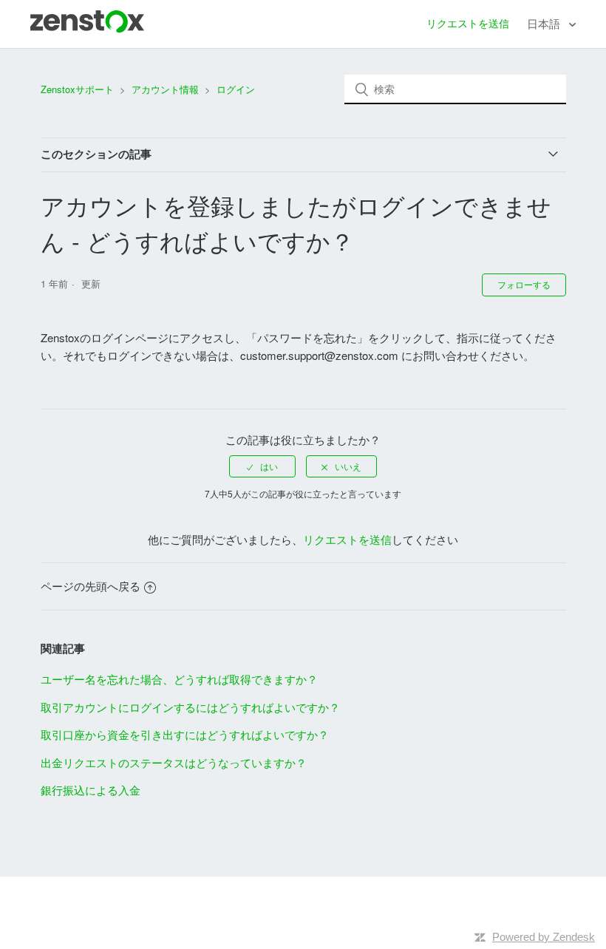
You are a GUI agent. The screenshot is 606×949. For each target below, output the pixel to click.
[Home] (87, 28)
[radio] (262, 466)
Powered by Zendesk (543, 937)
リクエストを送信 (467, 23)
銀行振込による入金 (90, 789)
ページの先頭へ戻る (90, 585)
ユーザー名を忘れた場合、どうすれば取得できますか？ (179, 679)
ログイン (236, 89)
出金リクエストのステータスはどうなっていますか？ (174, 762)
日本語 (545, 23)
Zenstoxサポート (77, 89)
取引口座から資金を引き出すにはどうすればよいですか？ (185, 734)
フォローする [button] (524, 284)
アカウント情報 (165, 89)
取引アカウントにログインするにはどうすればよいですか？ (190, 707)
